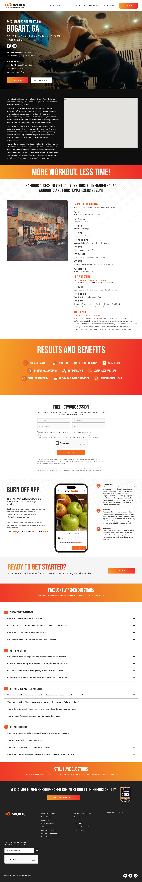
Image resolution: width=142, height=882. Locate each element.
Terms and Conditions (115, 812)
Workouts (44, 820)
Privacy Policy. (88, 432)
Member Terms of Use (82, 827)
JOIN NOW (128, 6)
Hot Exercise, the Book (83, 813)
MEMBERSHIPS (56, 5)
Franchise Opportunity (49, 833)
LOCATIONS (94, 5)
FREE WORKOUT (41, 80)
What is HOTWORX (48, 813)
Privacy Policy (79, 830)
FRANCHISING (109, 5)
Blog (75, 820)
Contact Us (78, 823)
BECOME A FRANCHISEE (64, 798)
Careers (77, 817)
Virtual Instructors (47, 823)
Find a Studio (46, 817)
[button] (75, 5)
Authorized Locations (49, 830)
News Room (46, 837)
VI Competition (46, 827)
